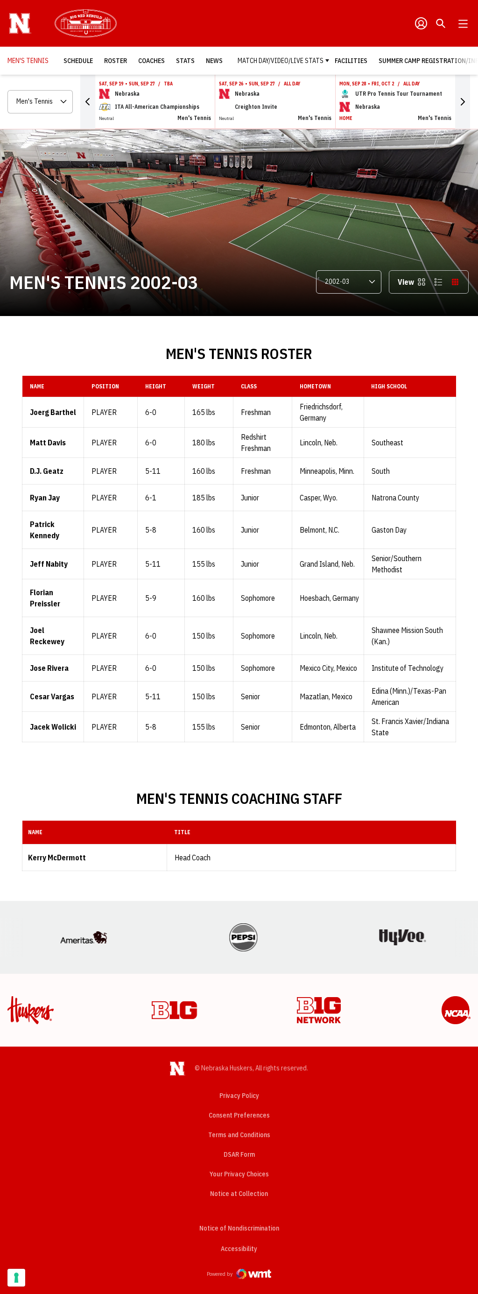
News (214, 60)
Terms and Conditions (239, 1135)
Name (37, 386)
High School (389, 386)
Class (249, 386)
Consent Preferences (239, 1115)
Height (155, 386)
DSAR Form (239, 1154)
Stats (185, 60)
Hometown (315, 386)
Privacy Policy (239, 1095)
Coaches (151, 60)
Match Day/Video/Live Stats (280, 60)
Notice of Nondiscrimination (239, 1228)
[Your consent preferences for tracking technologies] (16, 1278)
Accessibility (239, 1248)
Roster (115, 60)
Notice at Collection (239, 1193)
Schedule (78, 60)
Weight (203, 386)
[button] (87, 102)
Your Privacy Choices (239, 1174)
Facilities (351, 60)
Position (105, 386)
